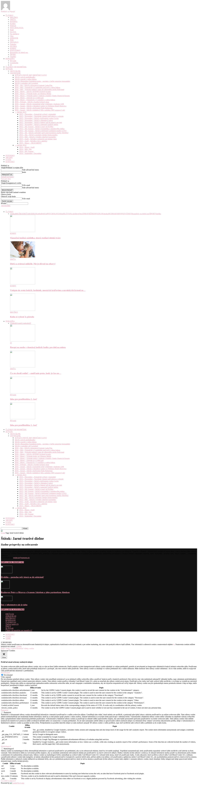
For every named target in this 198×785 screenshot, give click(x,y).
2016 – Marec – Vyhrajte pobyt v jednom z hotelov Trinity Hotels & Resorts (42, 96)
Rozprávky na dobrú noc (19, 52)
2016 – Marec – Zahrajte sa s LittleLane (29, 98)
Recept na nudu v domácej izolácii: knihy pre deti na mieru (38, 347)
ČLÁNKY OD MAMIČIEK (16, 67)
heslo (24, 172)
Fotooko (13, 44)
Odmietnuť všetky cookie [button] (24, 648)
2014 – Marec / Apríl (26, 147)
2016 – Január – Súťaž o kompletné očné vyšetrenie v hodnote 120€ (39, 104)
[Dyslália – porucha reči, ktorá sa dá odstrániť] (6, 573)
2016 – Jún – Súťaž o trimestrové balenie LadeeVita (33, 85)
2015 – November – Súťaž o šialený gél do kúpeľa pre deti (40, 122)
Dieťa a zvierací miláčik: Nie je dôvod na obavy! (32, 264)
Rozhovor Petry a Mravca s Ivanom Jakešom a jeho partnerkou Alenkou (35, 592)
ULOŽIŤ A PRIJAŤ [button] (8, 781)
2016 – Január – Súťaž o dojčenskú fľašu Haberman (33, 108)
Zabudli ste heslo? (7, 177)
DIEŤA (13, 19)
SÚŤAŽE (9, 69)
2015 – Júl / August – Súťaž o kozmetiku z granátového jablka (41, 129)
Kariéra (12, 24)
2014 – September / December (30, 153)
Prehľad (13, 26)
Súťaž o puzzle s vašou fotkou (26, 79)
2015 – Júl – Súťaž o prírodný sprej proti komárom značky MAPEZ (43, 133)
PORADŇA (10, 59)
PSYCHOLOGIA (16, 28)
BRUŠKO (14, 17)
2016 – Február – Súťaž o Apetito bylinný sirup (32, 102)
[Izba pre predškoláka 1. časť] (22, 419)
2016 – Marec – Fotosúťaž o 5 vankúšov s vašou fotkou (35, 100)
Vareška (13, 57)
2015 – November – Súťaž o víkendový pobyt (36, 120)
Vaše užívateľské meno (30, 170)
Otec (12, 36)
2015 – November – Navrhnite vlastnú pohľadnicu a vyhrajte (41, 116)
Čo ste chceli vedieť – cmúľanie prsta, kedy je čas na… (35, 373)
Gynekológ (14, 63)
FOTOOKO (10, 155)
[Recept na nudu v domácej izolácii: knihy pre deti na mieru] (22, 341)
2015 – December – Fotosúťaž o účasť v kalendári (37, 114)
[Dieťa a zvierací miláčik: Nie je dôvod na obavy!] (22, 257)
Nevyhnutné (8, 675)
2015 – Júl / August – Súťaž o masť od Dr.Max (36, 127)
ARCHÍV (9, 158)
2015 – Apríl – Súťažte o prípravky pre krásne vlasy (38, 139)
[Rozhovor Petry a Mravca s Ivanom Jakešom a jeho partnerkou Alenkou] (5, 588)
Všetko (12, 214)
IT (11, 65)
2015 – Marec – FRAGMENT (30, 143)
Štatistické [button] (4, 710)
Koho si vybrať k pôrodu (22, 317)
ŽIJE (12, 40)
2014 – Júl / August (26, 151)
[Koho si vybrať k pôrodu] (22, 310)
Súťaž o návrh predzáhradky (25, 77)
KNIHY (13, 48)
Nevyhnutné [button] (5, 673)
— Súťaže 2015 (20, 112)
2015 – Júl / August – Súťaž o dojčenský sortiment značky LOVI (42, 131)
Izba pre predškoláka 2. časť (23, 399)
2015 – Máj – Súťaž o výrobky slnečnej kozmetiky (37, 137)
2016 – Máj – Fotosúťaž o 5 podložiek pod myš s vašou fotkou (37, 87)
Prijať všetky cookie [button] (8, 648)
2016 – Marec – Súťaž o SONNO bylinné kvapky (33, 92)
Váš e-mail (26, 185)
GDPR (8, 638)
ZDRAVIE (14, 38)
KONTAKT (10, 162)
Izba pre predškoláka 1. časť (23, 425)
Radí (12, 30)
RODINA (13, 22)
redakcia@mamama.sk (21, 558)
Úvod (3, 533)
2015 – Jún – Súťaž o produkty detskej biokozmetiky (38, 135)
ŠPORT (13, 55)
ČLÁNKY (9, 15)
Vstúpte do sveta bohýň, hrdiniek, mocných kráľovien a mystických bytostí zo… (47, 290)
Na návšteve (14, 34)
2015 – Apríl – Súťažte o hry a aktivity (33, 141)
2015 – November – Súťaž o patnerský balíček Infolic (38, 125)
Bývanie (13, 61)
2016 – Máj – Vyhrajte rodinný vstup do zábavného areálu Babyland (39, 90)
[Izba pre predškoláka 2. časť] (22, 393)
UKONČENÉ (15, 73)
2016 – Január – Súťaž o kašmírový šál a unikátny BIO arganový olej (40, 110)
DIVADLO (14, 42)
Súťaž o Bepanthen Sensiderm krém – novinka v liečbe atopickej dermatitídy (42, 81)
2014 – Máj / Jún (25, 149)
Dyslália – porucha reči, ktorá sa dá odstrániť (22, 577)
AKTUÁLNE (15, 71)
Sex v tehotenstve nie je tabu (14, 604)
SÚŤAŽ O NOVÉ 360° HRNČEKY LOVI (31, 75)
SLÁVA (13, 32)
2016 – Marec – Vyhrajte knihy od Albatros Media (33, 94)
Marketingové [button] (6, 746)
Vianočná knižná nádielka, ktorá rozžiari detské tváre (35, 238)
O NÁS (8, 160)
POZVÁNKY (15, 50)
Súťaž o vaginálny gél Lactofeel (26, 83)
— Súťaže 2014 (20, 145)
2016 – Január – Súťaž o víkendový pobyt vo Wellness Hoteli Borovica (40, 106)
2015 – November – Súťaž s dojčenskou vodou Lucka (39, 118)
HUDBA (13, 46)
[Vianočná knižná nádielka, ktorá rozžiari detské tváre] (22, 231)
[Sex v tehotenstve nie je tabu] (6, 600)
